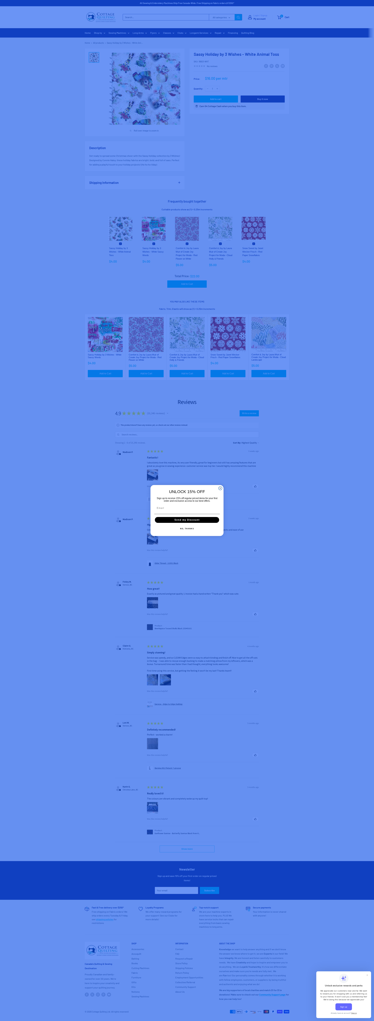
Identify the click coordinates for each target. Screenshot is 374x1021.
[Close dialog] (220, 488)
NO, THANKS (187, 529)
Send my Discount (187, 520)
